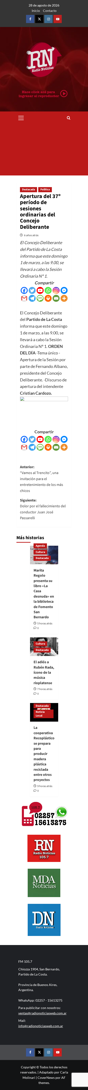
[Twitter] (32, 290)
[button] (21, 117)
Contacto (50, 11)
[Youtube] (40, 290)
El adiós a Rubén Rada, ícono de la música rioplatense (44, 672)
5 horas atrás (44, 624)
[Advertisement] (44, 150)
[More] (64, 298)
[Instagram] (56, 290)
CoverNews (46, 1078)
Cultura (40, 552)
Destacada (28, 190)
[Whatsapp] (48, 290)
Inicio (36, 11)
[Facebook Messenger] (64, 290)
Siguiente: (43, 509)
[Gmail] (24, 298)
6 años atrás (31, 235)
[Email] (56, 298)
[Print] (48, 298)
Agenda (40, 546)
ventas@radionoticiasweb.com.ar (42, 1013)
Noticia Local (40, 714)
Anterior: (41, 478)
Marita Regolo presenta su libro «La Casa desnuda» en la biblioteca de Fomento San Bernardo (44, 594)
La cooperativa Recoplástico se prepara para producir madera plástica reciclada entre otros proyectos (44, 753)
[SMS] (40, 298)
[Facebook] (24, 290)
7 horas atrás (44, 689)
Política (45, 190)
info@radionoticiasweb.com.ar (40, 1026)
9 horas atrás (44, 786)
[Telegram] (32, 298)
